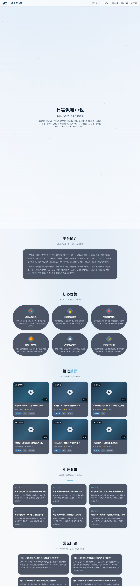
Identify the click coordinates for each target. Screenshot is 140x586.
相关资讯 (124, 3)
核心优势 (105, 3)
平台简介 (95, 3)
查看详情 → (18, 501)
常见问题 (134, 3)
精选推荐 (115, 3)
